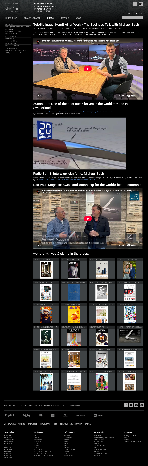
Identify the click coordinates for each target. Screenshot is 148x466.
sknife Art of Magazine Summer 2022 (76, 327)
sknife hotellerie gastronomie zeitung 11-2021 (53, 349)
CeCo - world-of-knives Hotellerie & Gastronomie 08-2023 (113, 305)
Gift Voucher (67, 443)
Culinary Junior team (130, 436)
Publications (9, 24)
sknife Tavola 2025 (97, 260)
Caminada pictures (11, 41)
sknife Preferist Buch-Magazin (74, 282)
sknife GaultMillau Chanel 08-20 (75, 372)
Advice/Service (68, 455)
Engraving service (69, 449)
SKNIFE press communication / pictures (17, 27)
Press (50, 18)
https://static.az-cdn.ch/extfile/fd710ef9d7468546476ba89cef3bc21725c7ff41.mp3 (69, 180)
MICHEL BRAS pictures (12, 34)
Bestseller (67, 441)
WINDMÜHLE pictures (12, 46)
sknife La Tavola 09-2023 (71, 305)
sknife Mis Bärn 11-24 (70, 260)
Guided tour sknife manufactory (44, 455)
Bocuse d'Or (127, 439)
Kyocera (96, 451)
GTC (55, 424)
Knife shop (11, 18)
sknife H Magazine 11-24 (43, 260)
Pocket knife (8, 437)
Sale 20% (67, 451)
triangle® (97, 455)
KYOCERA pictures (11, 36)
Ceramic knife (8, 443)
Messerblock (38, 439)
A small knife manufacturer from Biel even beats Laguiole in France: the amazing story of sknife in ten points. (72, 112)
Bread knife (7, 455)
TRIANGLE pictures (11, 48)
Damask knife (8, 441)
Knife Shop (67, 436)
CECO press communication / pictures (17, 53)
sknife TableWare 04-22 (99, 327)
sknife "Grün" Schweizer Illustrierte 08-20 (107, 372)
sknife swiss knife (99, 441)
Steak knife (7, 453)
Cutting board (38, 441)
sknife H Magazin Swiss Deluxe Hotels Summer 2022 (55, 327)
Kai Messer (97, 436)
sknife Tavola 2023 (125, 305)
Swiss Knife (7, 436)
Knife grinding (38, 449)
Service (65, 18)
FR (129, 13)
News (78, 18)
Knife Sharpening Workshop (42, 451)
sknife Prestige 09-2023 (43, 305)
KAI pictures (9, 29)
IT (142, 13)
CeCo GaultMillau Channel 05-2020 (131, 372)
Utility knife (7, 451)
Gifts (65, 445)
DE (123, 13)
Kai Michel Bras (99, 439)
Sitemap (88, 424)
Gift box (66, 447)
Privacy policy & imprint (71, 424)
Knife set (36, 437)
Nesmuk (96, 443)
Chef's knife (7, 447)
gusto (125, 437)
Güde (95, 447)
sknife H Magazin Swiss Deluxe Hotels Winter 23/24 (111, 282)
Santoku (6, 445)
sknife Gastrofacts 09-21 (100, 349)
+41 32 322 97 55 (43, 11)
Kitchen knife (8, 449)
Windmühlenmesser (100, 449)
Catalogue (32, 424)
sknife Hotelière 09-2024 (127, 260)
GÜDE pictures (9, 38)
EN (136, 13)
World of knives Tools (100, 453)
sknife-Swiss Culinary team (132, 441)
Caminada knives (99, 445)
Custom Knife (68, 437)
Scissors (37, 447)
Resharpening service (40, 453)
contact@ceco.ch (75, 406)
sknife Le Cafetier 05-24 (43, 282)
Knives (36, 436)
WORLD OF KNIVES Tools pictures (15, 50)
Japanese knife (9, 439)
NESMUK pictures (10, 43)
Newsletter (45, 424)
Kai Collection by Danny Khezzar (104, 437)
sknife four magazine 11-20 (45, 372)
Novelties (66, 439)
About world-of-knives (14, 424)
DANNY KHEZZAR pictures (13, 31)
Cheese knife (8, 457)
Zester (36, 443)
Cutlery (36, 445)
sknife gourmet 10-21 (70, 349)
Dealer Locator (32, 18)
